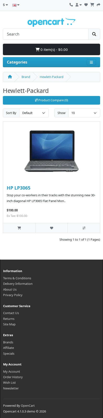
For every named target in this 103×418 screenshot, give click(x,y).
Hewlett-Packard (51, 77)
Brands (8, 342)
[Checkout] (98, 4)
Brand (26, 77)
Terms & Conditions (17, 278)
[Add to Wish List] (51, 228)
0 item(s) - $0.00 (54, 49)
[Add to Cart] (19, 228)
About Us (10, 289)
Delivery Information (18, 283)
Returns (8, 318)
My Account (11, 371)
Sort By (11, 113)
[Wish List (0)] (86, 4)
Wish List (9, 382)
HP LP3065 (18, 188)
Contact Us (11, 313)
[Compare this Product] (84, 228)
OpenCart (28, 405)
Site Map (9, 324)
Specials (8, 353)
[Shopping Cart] (92, 4)
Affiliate (8, 348)
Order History (13, 377)
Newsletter (11, 388)
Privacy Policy (13, 295)
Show (61, 113)
